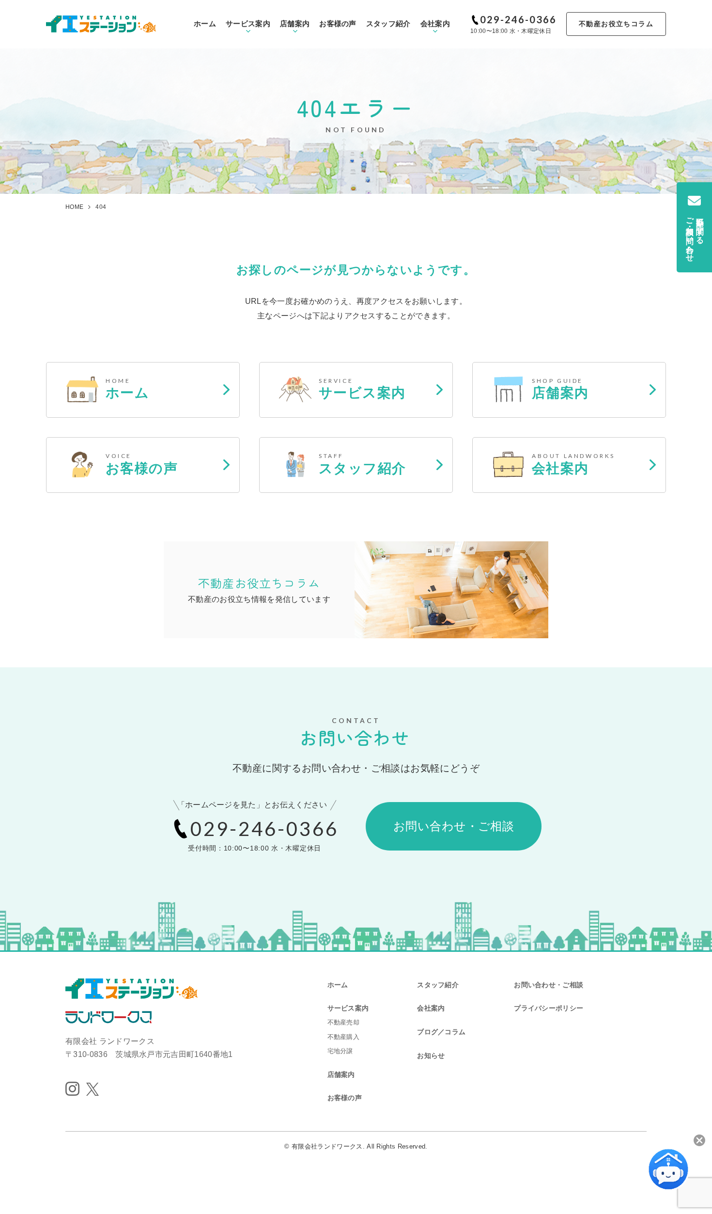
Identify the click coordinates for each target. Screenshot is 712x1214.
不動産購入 (343, 1037)
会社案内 (435, 23)
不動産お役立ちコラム (616, 24)
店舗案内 (295, 23)
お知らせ (431, 1055)
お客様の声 (337, 23)
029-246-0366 (518, 19)
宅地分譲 (340, 1051)
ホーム (205, 23)
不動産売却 (343, 1022)
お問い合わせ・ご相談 (453, 826)
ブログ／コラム (441, 1032)
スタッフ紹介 (388, 23)
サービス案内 (248, 23)
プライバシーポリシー (548, 1008)
